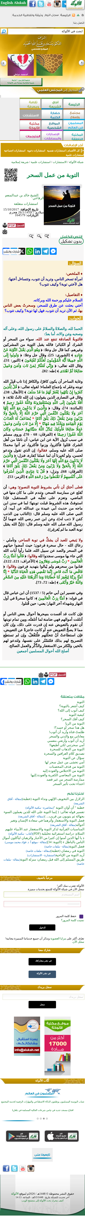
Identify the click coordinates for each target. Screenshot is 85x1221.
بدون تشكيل (71, 241)
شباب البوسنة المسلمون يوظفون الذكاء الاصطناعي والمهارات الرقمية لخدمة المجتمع (42, 1101)
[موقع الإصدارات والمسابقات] (52, 136)
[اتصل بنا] (79, 24)
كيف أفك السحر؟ (72, 719)
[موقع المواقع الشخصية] (52, 125)
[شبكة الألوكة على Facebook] (32, 3)
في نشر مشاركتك (43, 960)
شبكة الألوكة (76, 162)
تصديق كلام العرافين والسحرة (64, 753)
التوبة (80, 702)
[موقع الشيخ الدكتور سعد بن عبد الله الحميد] (42, 45)
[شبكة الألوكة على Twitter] (40, 3)
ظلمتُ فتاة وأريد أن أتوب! (66, 732)
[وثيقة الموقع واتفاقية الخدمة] (28, 16)
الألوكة (15, 1193)
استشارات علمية (74, 154)
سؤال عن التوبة (73, 758)
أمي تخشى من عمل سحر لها (64, 762)
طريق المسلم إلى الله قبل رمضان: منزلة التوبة (52, 859)
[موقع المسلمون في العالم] (74, 125)
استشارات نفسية (56, 150)
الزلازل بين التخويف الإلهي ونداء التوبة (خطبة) (53, 799)
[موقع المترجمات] (30, 136)
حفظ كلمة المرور (66, 916)
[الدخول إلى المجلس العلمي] (57, 91)
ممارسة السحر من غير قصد (65, 779)
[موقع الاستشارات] (30, 114)
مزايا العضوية (58, 938)
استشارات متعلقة (26, 203)
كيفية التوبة (76, 715)
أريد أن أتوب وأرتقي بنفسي (65, 740)
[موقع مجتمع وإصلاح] (74, 114)
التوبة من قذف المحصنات (66, 766)
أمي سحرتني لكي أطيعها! (66, 745)
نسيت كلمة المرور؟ (72, 920)
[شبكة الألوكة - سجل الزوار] (52, 16)
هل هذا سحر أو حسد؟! (69, 727)
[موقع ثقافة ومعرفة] (30, 104)
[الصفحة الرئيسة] (82, 16)
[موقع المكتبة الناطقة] (74, 136)
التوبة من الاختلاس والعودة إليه (63, 771)
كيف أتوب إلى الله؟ (71, 710)
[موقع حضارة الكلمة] (52, 114)
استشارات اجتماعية (14, 150)
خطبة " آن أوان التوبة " (69, 807)
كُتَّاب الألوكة (42, 1080)
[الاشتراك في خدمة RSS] (73, 16)
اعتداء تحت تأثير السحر (68, 784)
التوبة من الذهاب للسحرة (67, 749)
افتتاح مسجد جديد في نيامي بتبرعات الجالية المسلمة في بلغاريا (42, 1110)
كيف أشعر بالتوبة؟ (71, 706)
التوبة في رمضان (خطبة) (67, 850)
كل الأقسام (74, 150)
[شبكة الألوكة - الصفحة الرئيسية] (65, 16)
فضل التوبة (76, 846)
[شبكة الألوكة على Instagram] (57, 3)
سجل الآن (78, 941)
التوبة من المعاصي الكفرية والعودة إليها (57, 775)
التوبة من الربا (74, 723)
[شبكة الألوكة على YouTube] (49, 3)
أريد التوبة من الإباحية (70, 855)
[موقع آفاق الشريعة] (52, 104)
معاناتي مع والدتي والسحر (66, 736)
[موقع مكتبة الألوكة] (30, 125)
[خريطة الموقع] (78, 16)
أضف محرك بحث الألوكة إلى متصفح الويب (42, 1200)
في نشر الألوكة (44, 973)
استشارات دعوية (36, 150)
